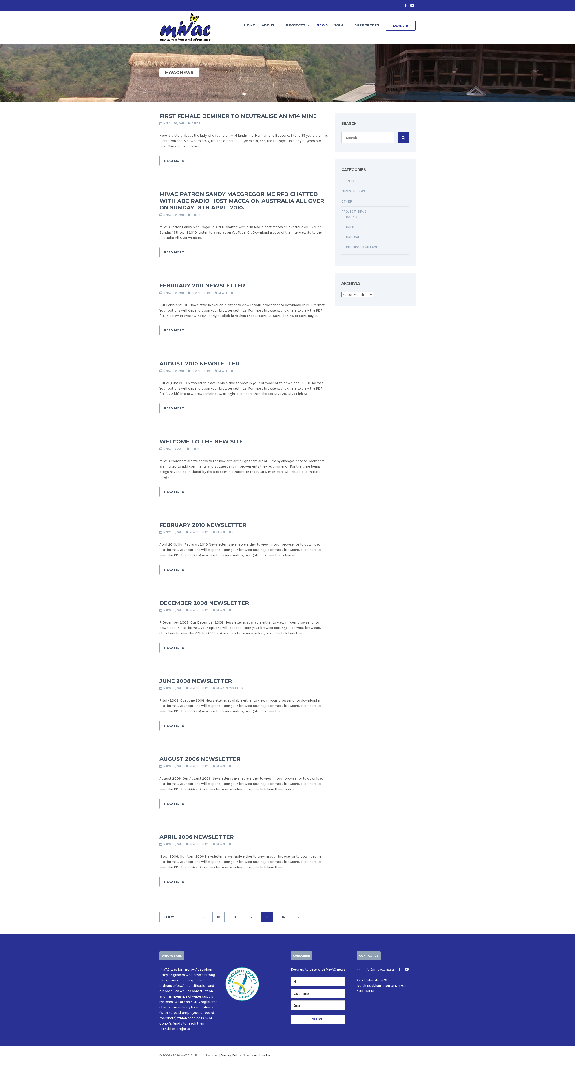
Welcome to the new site (201, 441)
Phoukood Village (362, 247)
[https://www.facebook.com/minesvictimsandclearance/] (399, 969)
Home (249, 25)
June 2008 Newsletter (195, 681)
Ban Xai (352, 237)
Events (347, 181)
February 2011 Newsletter (202, 285)
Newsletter (227, 292)
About (268, 25)
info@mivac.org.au (378, 969)
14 (283, 917)
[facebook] (405, 5)
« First (169, 917)
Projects (295, 25)
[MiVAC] (185, 27)
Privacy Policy (231, 1055)
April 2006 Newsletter (196, 837)
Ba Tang (353, 217)
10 (218, 917)
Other (196, 123)
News (322, 25)
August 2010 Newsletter (199, 363)
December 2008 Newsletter (204, 603)
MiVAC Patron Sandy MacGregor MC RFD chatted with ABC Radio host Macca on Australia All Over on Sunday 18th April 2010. (241, 201)
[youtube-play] (412, 5)
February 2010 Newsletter (202, 525)
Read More (174, 161)
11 (234, 917)
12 (250, 917)
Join (338, 25)
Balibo (352, 227)
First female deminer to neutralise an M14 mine (238, 116)
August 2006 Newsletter (200, 759)
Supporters (366, 25)
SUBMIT (318, 1019)
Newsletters (201, 292)
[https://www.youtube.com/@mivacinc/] (407, 969)
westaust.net (263, 1055)
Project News (353, 211)
